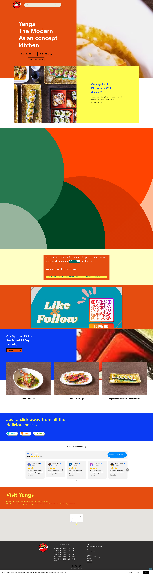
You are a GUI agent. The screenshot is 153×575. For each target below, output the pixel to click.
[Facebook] (80, 566)
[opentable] (73, 566)
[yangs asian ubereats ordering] (39, 433)
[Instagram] (76, 566)
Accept (146, 572)
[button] (76, 307)
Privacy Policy (63, 572)
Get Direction (89, 562)
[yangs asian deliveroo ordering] (12, 433)
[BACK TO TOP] (150, 569)
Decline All (138, 572)
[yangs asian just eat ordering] (25, 433)
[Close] (151, 572)
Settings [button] (131, 572)
